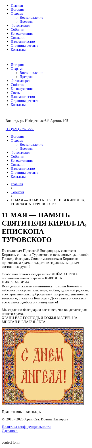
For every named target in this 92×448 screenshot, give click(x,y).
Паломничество (23, 41)
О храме (17, 13)
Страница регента (24, 45)
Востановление (31, 17)
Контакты (18, 49)
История (17, 9)
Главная (17, 5)
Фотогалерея (20, 25)
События (17, 29)
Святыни (18, 37)
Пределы (26, 21)
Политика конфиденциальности (26, 427)
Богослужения (22, 33)
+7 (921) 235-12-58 (20, 129)
